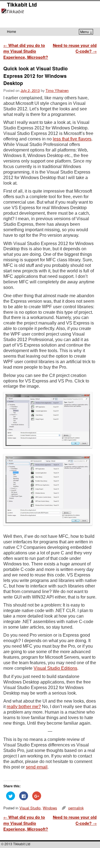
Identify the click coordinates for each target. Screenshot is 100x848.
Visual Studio (30, 807)
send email (37, 767)
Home (11, 31)
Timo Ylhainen (57, 90)
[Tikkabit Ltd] (50, 18)
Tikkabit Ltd (22, 4)
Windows (50, 807)
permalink (76, 807)
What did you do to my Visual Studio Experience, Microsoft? (25, 51)
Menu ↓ (86, 31)
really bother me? (24, 706)
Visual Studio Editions (55, 668)
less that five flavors (72, 139)
